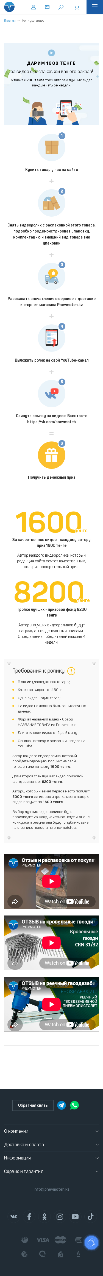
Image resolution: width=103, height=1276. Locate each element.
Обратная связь (33, 1105)
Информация (17, 1158)
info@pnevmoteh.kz (51, 1189)
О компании (16, 1131)
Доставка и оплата (24, 1144)
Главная (10, 20)
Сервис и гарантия (23, 1171)
